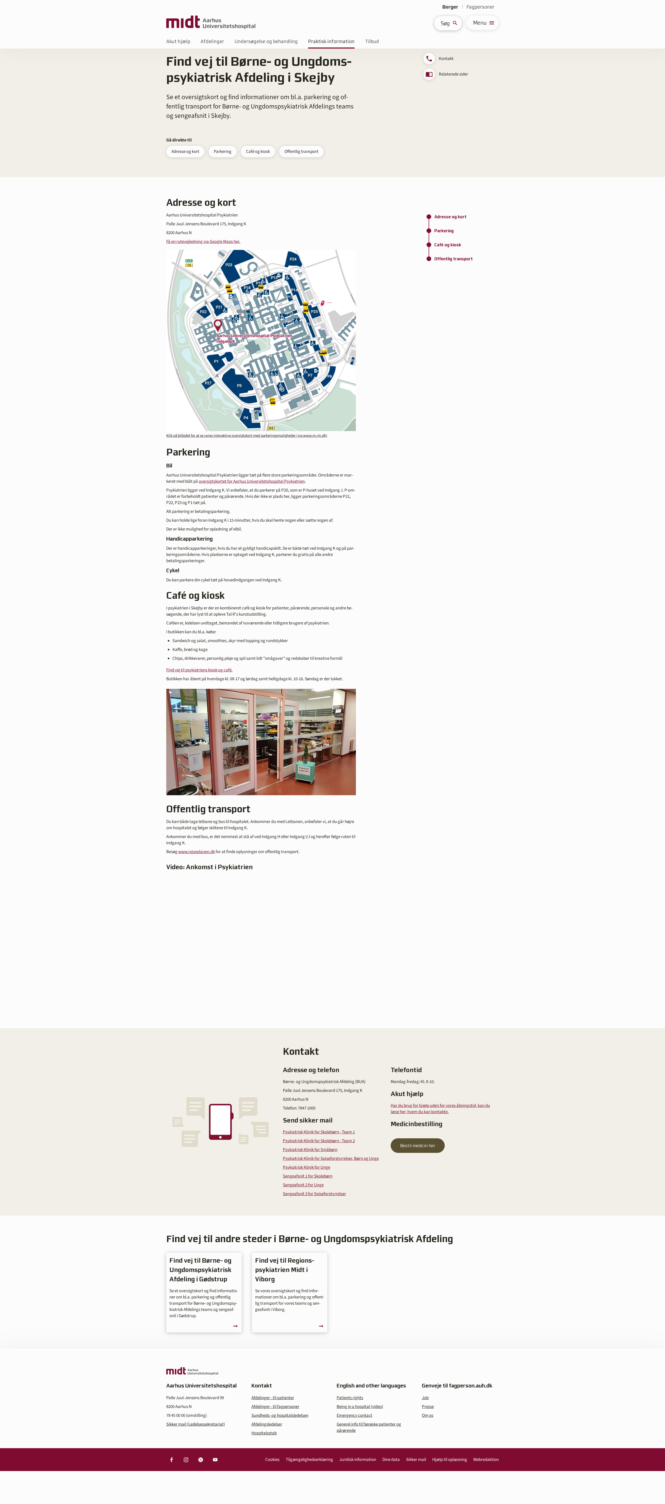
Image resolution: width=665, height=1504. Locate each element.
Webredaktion (486, 1460)
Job (425, 1398)
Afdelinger (212, 41)
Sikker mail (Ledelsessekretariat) (195, 1424)
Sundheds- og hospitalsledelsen (279, 1415)
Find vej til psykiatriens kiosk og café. (199, 670)
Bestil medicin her (417, 1145)
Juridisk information (357, 1460)
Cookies (272, 1460)
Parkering (222, 151)
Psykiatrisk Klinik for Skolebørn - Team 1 (319, 1132)
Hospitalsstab (264, 1433)
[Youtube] (215, 1459)
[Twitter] (200, 1459)
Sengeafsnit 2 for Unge (303, 1185)
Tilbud (372, 41)
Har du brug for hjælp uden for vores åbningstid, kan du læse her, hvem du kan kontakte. (440, 1109)
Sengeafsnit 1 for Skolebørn (307, 1176)
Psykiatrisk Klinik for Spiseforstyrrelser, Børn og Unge (331, 1158)
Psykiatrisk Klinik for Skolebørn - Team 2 (319, 1141)
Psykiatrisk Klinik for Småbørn (310, 1150)
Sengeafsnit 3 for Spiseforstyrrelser (314, 1194)
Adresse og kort (185, 151)
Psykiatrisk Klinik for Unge (306, 1167)
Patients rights (350, 1398)
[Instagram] (186, 1459)
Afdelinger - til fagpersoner (275, 1407)
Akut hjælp (178, 41)
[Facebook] (171, 1459)
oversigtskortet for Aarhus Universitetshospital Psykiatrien (252, 481)
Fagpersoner (481, 7)
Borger (450, 7)
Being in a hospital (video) (360, 1407)
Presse (428, 1407)
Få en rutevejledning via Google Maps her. (203, 242)
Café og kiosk (258, 151)
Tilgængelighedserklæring (309, 1460)
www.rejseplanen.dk (196, 852)
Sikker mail (416, 1460)
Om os (427, 1415)
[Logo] (210, 23)
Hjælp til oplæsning (449, 1460)
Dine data (391, 1460)
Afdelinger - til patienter (272, 1398)
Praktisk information (331, 41)
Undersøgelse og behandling (266, 41)
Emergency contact (354, 1415)
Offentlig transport (301, 151)
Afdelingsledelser (266, 1424)
